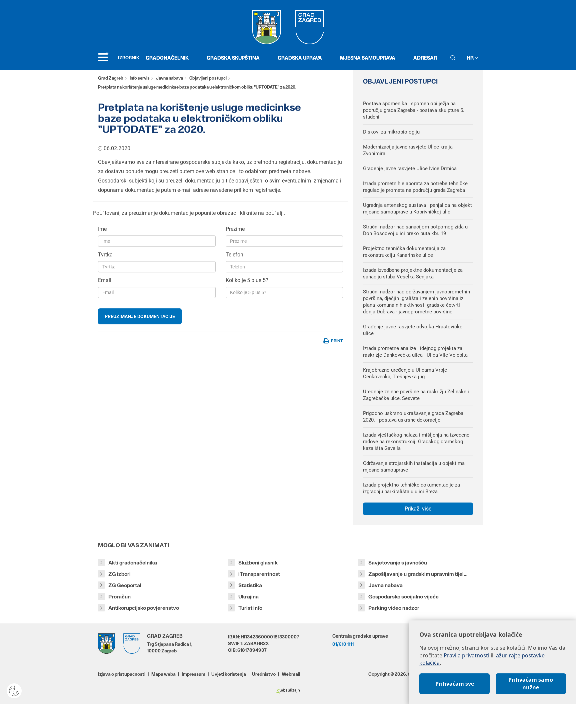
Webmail (291, 674)
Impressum (193, 674)
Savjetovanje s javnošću (397, 562)
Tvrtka (105, 254)
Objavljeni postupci (208, 78)
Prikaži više (418, 509)
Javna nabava (169, 78)
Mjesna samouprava (367, 58)
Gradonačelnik (167, 58)
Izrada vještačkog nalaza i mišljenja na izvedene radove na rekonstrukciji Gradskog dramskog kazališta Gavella (416, 441)
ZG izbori (119, 574)
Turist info (250, 608)
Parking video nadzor (393, 608)
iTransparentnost (259, 574)
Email (104, 280)
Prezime (235, 229)
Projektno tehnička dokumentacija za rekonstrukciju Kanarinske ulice (404, 251)
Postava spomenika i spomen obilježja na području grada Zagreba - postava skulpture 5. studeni (413, 110)
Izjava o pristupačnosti (121, 674)
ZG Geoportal (124, 585)
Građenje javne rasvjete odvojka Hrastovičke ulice (412, 330)
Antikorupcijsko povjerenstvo (143, 608)
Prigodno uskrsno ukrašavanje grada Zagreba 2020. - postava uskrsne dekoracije (413, 416)
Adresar (425, 58)
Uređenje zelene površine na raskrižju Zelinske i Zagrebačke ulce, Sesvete (416, 395)
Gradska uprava (300, 58)
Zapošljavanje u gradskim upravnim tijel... (418, 574)
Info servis (140, 78)
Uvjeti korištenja (228, 674)
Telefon (234, 254)
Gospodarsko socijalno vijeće (403, 596)
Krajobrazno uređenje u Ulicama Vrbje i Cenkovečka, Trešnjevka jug (406, 373)
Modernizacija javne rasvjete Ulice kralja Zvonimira (408, 150)
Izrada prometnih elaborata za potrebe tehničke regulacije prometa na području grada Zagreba (415, 186)
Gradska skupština (233, 58)
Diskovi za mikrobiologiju (391, 132)
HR (471, 58)
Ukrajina (248, 596)
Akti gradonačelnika (132, 562)
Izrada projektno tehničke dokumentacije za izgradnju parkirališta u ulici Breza (411, 488)
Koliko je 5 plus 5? (247, 280)
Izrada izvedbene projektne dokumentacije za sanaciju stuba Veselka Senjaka (413, 273)
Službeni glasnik (258, 562)
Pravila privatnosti (466, 655)
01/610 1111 (343, 644)
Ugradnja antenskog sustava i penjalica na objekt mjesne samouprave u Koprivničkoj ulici (417, 208)
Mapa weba (163, 674)
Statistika (250, 585)
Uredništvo (264, 674)
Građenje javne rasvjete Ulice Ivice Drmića (410, 169)
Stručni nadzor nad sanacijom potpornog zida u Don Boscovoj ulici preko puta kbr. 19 (415, 230)
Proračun (119, 596)
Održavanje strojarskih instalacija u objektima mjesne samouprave (414, 466)
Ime (102, 229)
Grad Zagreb (110, 78)
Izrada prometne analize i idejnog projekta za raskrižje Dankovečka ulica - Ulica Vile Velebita (415, 351)
